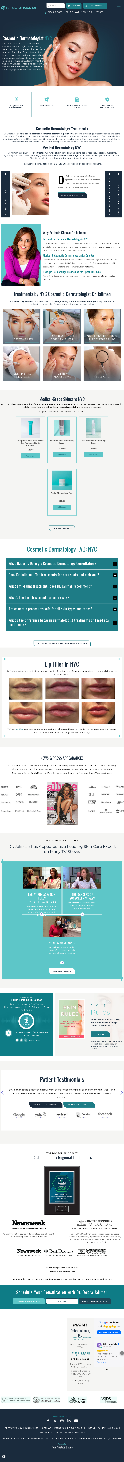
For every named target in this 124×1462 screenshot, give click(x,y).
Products (75, 6)
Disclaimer (32, 1428)
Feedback (60, 1428)
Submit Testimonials (79, 1105)
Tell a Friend (77, 1428)
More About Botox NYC (72, 195)
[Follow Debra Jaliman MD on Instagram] (62, 1422)
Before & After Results (29, 1301)
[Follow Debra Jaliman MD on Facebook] (48, 1422)
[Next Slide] (121, 1092)
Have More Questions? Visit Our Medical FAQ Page (62, 643)
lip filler (19, 729)
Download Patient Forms (77, 107)
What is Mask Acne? (62, 942)
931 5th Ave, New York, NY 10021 (85, 12)
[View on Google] (99, 1345)
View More (100, 1034)
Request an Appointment (16, 107)
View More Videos (62, 971)
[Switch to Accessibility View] (4, 1457)
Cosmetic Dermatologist (27, 37)
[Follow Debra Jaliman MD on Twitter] (55, 1422)
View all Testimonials (46, 1105)
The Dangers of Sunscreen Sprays (82, 896)
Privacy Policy (13, 1428)
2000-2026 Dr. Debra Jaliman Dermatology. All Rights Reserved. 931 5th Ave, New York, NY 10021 (56, 1438)
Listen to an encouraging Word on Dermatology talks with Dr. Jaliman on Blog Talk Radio (26, 1007)
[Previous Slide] (2, 1092)
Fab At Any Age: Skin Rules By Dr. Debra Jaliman (41, 898)
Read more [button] (102, 1362)
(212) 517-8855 (54, 12)
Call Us (62, 1301)
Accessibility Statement (70, 1432)
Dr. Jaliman (19, 846)
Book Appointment (96, 6)
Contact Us (46, 106)
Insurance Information (107, 107)
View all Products (62, 528)
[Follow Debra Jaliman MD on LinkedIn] (69, 1422)
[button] (94, 1353)
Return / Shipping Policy (103, 1428)
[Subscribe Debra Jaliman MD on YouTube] (76, 1422)
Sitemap (46, 1428)
